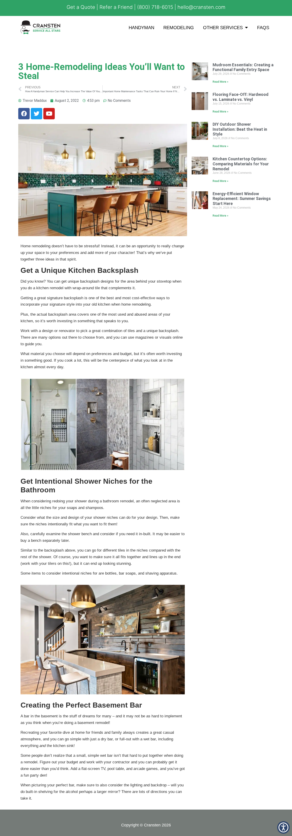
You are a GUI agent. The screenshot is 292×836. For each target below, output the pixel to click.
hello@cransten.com (201, 7)
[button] (283, 827)
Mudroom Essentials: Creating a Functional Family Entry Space (243, 67)
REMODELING (178, 27)
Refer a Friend (116, 7)
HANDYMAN (141, 27)
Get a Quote (81, 7)
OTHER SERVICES (223, 27)
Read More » (220, 81)
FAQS (263, 27)
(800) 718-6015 (155, 7)
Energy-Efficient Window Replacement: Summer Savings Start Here (242, 198)
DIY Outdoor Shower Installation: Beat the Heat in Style (240, 129)
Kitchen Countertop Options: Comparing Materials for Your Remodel (241, 163)
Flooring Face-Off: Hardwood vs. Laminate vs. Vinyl (241, 97)
